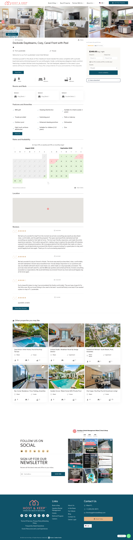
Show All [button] (17, 133)
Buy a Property (65, 3)
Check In (91, 55)
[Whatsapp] (129, 536)
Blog (69, 514)
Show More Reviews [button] (21, 308)
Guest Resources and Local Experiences (35, 529)
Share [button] (82, 40)
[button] (22, 22)
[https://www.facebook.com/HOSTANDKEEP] (30, 451)
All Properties (19, 40)
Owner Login (72, 520)
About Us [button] (90, 3)
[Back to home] (16, 3)
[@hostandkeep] (74, 431)
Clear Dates (80, 187)
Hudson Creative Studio (56, 537)
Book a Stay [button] (52, 3)
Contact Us (71, 517)
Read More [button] (18, 72)
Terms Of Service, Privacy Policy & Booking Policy (35, 522)
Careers (54, 519)
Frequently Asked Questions (34, 526)
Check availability (103, 72)
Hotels (54, 513)
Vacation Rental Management (57, 509)
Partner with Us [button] (77, 3)
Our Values (71, 511)
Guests (91, 65)
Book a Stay (56, 505)
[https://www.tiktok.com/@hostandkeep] (47, 451)
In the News (72, 508)
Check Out (107, 55)
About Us (71, 505)
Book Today (99, 519)
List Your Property (119, 3)
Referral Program (57, 516)
